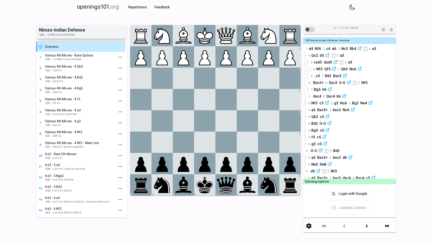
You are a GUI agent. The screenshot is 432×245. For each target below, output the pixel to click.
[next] (367, 226)
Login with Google (353, 193)
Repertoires (137, 7)
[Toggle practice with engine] (383, 29)
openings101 (98, 6)
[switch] (310, 29)
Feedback (162, 7)
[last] (387, 226)
